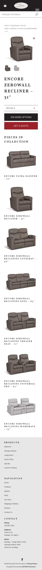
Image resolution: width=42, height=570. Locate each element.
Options (7, 491)
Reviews (7, 508)
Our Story (7, 499)
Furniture (7, 487)
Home (6, 25)
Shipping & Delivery (11, 504)
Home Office (9, 459)
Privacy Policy (32, 564)
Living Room (14, 25)
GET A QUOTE (21, 125)
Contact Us (8, 512)
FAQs (6, 495)
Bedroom (8, 447)
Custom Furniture (10, 468)
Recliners (13, 28)
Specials (7, 464)
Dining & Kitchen (10, 451)
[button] (34, 38)
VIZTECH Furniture (29, 567)
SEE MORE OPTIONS (21, 117)
